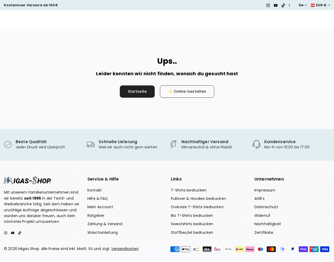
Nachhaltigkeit (267, 223)
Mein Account (100, 206)
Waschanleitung (102, 232)
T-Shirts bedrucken (189, 190)
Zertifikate (263, 232)
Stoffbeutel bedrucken (192, 232)
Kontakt (94, 190)
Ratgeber (95, 215)
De (301, 5)
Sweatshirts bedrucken (192, 223)
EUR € (321, 5)
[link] (43, 144)
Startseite (137, 91)
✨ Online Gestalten (187, 91)
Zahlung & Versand (104, 223)
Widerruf (262, 215)
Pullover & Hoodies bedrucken (198, 198)
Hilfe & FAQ (97, 198)
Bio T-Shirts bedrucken (192, 215)
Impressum (264, 190)
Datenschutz (266, 206)
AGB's (259, 198)
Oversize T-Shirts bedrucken (197, 206)
